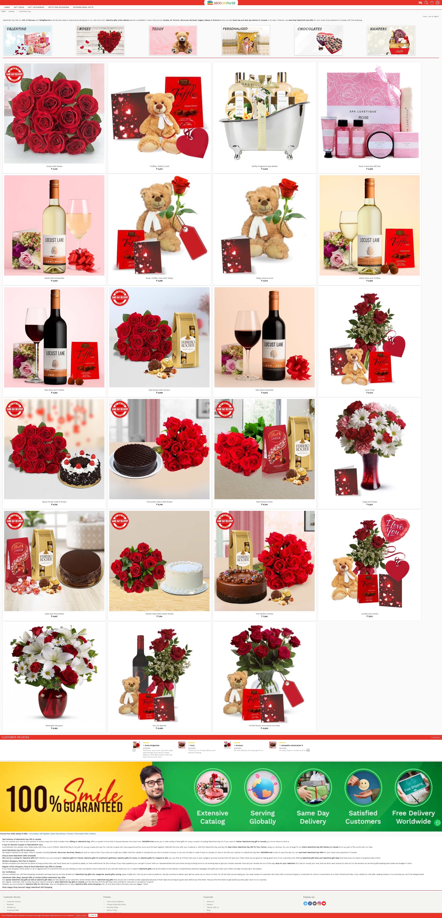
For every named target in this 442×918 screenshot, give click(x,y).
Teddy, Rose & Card (264, 278)
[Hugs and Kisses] (370, 449)
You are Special (159, 725)
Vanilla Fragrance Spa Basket (265, 166)
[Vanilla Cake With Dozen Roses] (159, 561)
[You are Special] (159, 673)
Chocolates (33, 834)
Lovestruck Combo (369, 614)
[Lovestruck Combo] (370, 561)
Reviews (10, 904)
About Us (210, 901)
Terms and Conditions (115, 901)
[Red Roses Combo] (264, 449)
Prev (134, 750)
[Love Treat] (370, 337)
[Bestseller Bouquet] (54, 673)
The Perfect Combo (264, 614)
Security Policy (112, 907)
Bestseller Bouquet (54, 725)
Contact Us (11, 907)
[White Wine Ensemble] (54, 225)
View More (436, 737)
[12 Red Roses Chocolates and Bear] (264, 673)
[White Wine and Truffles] (370, 225)
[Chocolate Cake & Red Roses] (159, 449)
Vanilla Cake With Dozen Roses (159, 614)
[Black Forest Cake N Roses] (54, 449)
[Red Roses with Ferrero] (159, 337)
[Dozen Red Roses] (54, 113)
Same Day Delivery (58, 834)
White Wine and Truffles (369, 278)
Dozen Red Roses (54, 166)
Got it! (93, 915)
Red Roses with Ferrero (159, 390)
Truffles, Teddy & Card (159, 166)
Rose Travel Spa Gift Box (370, 166)
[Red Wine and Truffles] (54, 337)
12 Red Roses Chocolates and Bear (264, 725)
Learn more (81, 915)
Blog (208, 910)
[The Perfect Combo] (264, 561)
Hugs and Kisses (369, 502)
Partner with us (213, 907)
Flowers (70, 834)
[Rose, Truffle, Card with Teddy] (159, 225)
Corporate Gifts (13, 910)
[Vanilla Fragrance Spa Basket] (264, 113)
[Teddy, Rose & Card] (264, 225)
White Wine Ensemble (54, 278)
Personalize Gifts (81, 834)
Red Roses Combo (264, 502)
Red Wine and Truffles (54, 390)
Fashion (93, 834)
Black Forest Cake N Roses (54, 502)
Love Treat (369, 390)
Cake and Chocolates (54, 614)
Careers (210, 904)
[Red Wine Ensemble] (264, 337)
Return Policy (112, 910)
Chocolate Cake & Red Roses (159, 502)
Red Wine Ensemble (264, 390)
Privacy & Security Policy (116, 904)
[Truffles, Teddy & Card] (159, 113)
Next (308, 750)
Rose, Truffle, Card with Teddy (159, 278)
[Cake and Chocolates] (54, 561)
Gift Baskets (44, 834)
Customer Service (14, 901)
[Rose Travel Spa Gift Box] (370, 113)
